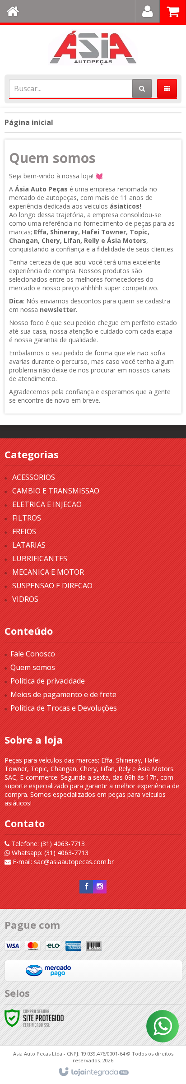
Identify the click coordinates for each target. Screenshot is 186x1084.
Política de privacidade (47, 681)
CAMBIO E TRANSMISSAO (55, 491)
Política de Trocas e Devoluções (63, 708)
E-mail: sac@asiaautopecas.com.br (62, 861)
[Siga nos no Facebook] (86, 886)
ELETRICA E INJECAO (47, 504)
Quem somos (32, 667)
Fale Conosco (32, 654)
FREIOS (24, 531)
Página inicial (29, 122)
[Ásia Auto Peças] (93, 47)
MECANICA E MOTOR (48, 572)
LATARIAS (29, 545)
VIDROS (25, 599)
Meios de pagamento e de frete (63, 694)
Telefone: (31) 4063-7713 (47, 843)
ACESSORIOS (33, 477)
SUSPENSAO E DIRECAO (52, 586)
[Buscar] (142, 88)
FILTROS (26, 518)
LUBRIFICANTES (39, 558)
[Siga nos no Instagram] (100, 886)
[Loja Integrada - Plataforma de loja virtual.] (93, 1072)
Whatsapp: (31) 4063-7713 (49, 852)
